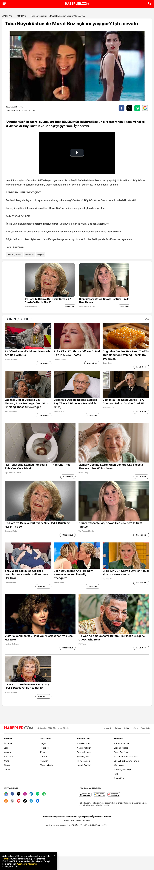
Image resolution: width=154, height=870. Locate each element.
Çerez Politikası (121, 752)
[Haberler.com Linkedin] (31, 794)
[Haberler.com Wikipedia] (12, 801)
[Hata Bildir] (72, 825)
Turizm (43, 756)
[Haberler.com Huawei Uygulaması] (113, 794)
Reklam (118, 728)
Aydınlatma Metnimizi (27, 863)
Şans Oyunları (83, 756)
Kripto (6, 761)
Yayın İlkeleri (145, 728)
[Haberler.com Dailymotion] (37, 801)
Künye (135, 728)
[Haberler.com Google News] (6, 794)
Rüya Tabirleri (83, 761)
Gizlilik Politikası (121, 747)
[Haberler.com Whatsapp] (37, 794)
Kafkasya (21, 15)
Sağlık (43, 743)
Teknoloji (44, 747)
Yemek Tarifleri (84, 765)
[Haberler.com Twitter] (18, 794)
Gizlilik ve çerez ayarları (56, 825)
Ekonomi (8, 743)
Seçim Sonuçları (84, 752)
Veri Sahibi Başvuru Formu (126, 761)
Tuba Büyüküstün (14, 254)
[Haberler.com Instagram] (25, 794)
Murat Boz (29, 254)
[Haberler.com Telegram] (31, 801)
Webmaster (119, 765)
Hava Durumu (83, 743)
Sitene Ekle (119, 778)
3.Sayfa (7, 765)
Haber (66, 820)
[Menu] (4, 3)
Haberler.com (83, 738)
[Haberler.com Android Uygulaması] (99, 794)
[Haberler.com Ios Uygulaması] (85, 794)
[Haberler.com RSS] (6, 801)
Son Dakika (9, 756)
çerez (5, 858)
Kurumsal (118, 738)
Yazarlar (44, 761)
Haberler (8, 738)
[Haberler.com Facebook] (12, 794)
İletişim (126, 728)
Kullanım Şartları (121, 743)
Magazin (40, 254)
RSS (116, 774)
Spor (6, 747)
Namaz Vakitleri (84, 747)
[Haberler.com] (19, 728)
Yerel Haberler (47, 765)
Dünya (7, 769)
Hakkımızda (107, 728)
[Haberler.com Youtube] (18, 801)
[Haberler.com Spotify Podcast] (44, 794)
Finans (43, 752)
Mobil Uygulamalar (122, 769)
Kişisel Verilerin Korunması (126, 756)
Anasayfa (7, 15)
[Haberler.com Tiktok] (25, 801)
